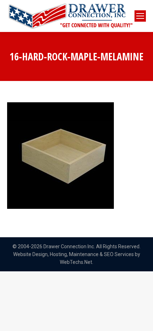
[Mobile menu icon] (140, 16)
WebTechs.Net (76, 262)
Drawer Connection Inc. (69, 246)
